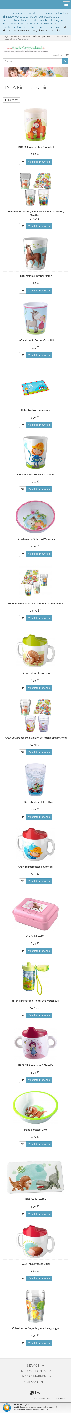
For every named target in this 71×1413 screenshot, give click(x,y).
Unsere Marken (33, 1376)
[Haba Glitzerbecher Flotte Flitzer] (35, 780)
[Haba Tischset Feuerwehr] (35, 388)
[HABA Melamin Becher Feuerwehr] (35, 452)
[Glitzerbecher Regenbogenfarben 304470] (35, 1306)
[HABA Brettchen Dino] (35, 1177)
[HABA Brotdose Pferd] (35, 914)
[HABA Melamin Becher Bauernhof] (35, 125)
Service (33, 1365)
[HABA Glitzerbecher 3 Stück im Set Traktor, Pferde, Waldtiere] (35, 189)
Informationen (33, 1371)
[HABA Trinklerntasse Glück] (35, 1241)
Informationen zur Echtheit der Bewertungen (31, 1409)
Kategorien (33, 1381)
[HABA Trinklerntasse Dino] (35, 651)
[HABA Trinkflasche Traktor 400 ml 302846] (35, 978)
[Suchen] (65, 61)
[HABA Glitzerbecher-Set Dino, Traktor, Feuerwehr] (35, 581)
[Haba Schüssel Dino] (35, 1107)
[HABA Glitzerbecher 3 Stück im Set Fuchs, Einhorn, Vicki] (35, 715)
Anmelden (57, 55)
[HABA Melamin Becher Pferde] (35, 253)
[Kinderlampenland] (26, 49)
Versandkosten (61, 1398)
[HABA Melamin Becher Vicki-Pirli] (35, 318)
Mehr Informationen (39, 161)
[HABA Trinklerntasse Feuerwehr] (35, 844)
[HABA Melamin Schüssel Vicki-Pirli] (35, 517)
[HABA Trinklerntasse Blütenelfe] (35, 1043)
